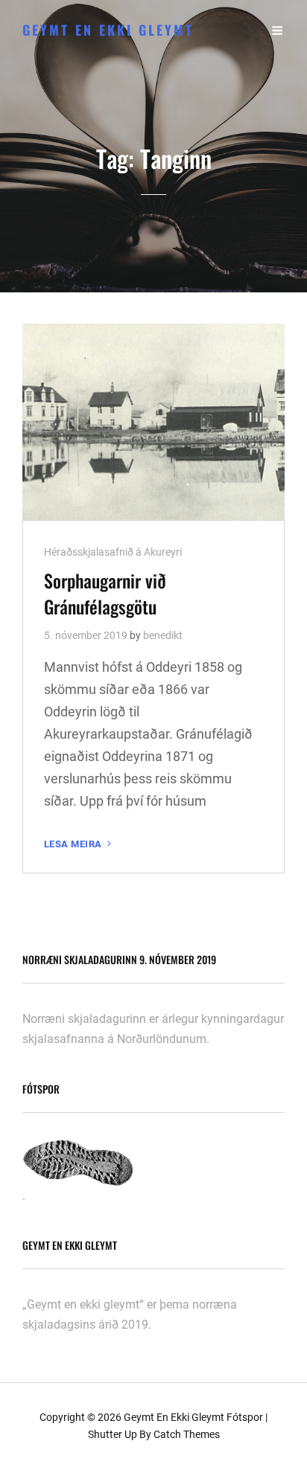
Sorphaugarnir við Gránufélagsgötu (105, 593)
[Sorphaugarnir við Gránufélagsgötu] (153, 422)
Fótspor (245, 1417)
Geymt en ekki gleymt (108, 29)
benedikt (163, 635)
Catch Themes (187, 1434)
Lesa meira (79, 845)
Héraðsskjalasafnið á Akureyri (113, 552)
